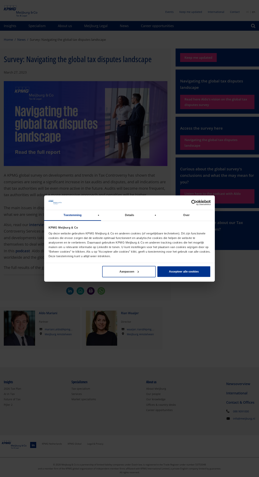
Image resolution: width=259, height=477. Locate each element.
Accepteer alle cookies (184, 271)
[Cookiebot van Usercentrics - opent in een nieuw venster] (194, 202)
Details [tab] (129, 215)
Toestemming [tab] (73, 215)
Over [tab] (186, 215)
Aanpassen (126, 271)
